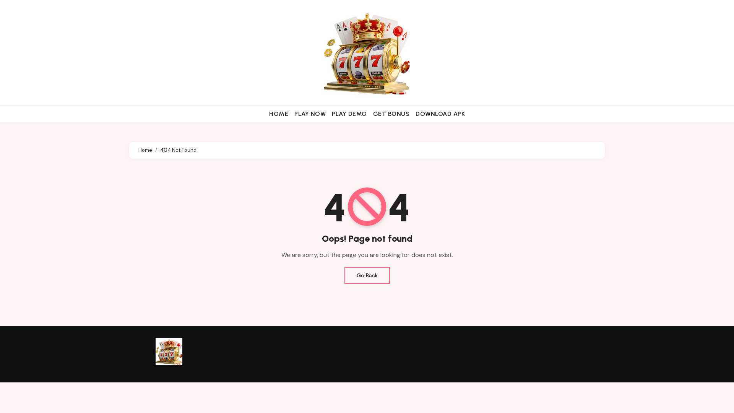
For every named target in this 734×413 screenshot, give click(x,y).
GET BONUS (391, 113)
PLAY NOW (310, 113)
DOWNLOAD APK (440, 113)
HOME (278, 113)
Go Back (367, 275)
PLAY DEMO (349, 113)
